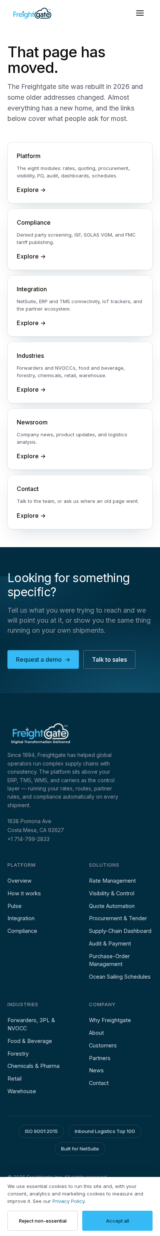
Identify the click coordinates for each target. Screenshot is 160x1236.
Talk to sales (109, 659)
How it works (24, 893)
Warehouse (21, 1091)
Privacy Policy (68, 1201)
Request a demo (43, 659)
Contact (99, 1083)
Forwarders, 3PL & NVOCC (31, 1024)
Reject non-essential (43, 1221)
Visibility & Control (111, 893)
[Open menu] (140, 13)
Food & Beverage (29, 1041)
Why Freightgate (110, 1020)
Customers (103, 1045)
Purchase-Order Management (109, 960)
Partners (100, 1058)
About (96, 1033)
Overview (19, 880)
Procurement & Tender (118, 918)
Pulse (14, 906)
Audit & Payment (110, 943)
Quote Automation (112, 906)
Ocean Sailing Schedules (120, 976)
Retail (14, 1078)
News (96, 1070)
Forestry (18, 1053)
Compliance (22, 931)
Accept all (117, 1221)
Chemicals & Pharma (33, 1066)
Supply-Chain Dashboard (120, 931)
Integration (21, 918)
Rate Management (112, 880)
